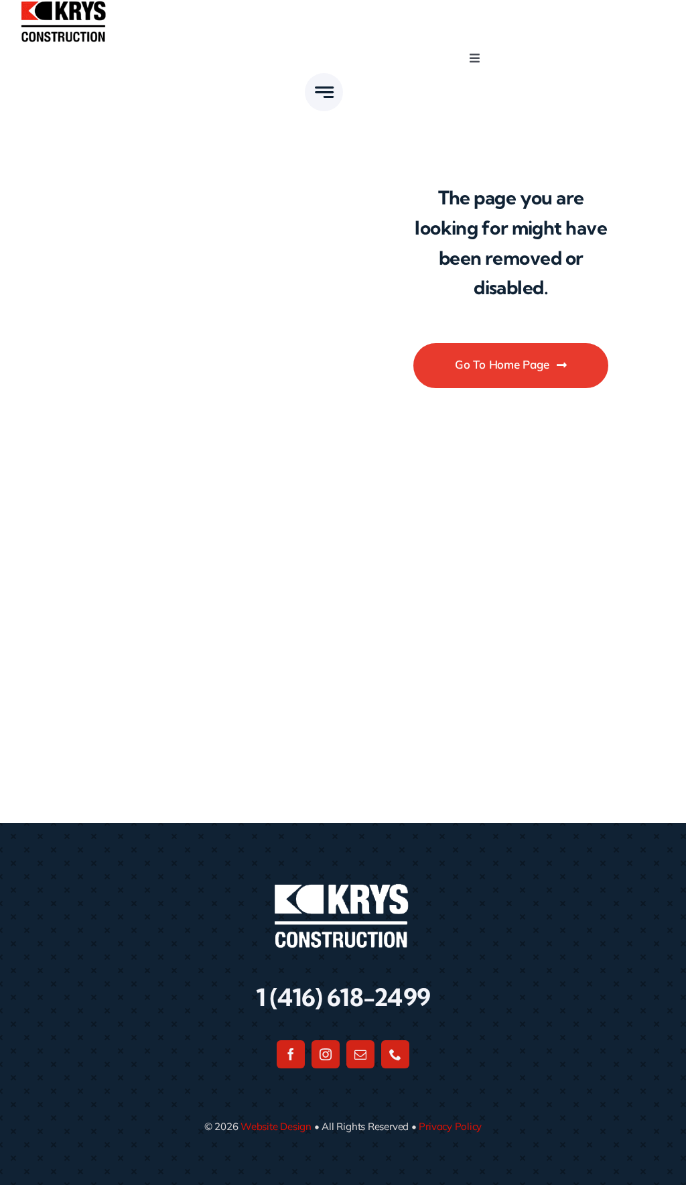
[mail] (360, 1054)
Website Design (276, 1126)
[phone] (395, 1054)
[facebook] (291, 1054)
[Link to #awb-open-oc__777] (324, 92)
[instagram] (326, 1054)
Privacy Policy (450, 1126)
